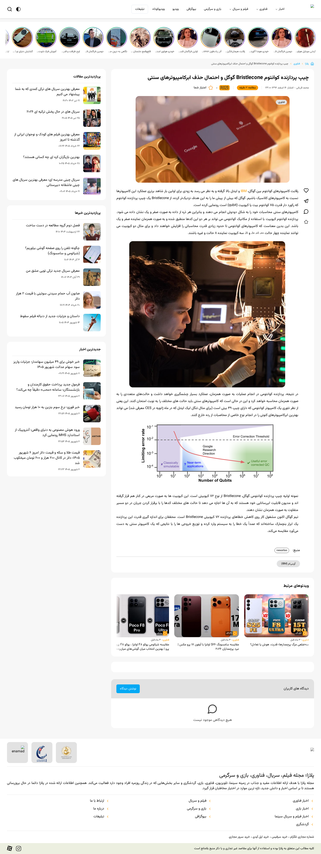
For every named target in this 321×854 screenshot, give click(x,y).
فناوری (263, 9)
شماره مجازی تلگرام (302, 837)
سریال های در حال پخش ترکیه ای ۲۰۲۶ (53, 112)
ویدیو (176, 9)
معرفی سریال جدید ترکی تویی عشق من (53, 271)
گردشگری (302, 824)
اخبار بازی (302, 808)
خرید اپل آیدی (261, 837)
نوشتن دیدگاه (128, 688)
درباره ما (98, 808)
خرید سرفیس (279, 837)
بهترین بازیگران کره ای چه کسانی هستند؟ (51, 157)
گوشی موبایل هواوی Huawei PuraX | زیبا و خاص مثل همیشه (306, 51)
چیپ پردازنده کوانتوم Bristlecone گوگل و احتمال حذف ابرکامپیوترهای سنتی (249, 63)
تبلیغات (139, 9)
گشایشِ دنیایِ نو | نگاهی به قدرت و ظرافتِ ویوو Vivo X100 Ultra (23, 51)
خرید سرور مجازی (239, 837)
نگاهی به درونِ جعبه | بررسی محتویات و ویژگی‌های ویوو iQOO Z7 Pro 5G (117, 51)
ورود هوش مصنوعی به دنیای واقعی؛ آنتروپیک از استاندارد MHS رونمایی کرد (47, 433)
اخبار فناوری (301, 801)
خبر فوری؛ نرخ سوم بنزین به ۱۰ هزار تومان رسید (47, 407)
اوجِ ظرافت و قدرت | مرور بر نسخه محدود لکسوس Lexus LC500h (70, 51)
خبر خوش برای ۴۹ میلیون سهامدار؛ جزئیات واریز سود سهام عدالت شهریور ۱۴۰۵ (46, 364)
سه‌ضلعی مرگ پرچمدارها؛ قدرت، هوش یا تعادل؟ (279, 645)
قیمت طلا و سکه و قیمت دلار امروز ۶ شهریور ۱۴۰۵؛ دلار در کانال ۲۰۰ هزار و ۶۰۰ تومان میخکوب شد (47, 458)
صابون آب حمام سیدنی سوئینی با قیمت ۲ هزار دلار (48, 296)
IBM (244, 191)
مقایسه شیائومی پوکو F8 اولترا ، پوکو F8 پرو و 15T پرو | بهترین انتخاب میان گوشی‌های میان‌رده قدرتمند (138, 647)
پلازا (307, 63)
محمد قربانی (302, 88)
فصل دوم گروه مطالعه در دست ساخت (53, 225)
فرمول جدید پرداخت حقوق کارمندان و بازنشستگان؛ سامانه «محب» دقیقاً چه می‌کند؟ (48, 387)
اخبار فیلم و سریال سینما (292, 816)
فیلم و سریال (240, 9)
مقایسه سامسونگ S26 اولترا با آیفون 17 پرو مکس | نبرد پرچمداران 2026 (208, 647)
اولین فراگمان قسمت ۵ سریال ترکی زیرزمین (188, 51)
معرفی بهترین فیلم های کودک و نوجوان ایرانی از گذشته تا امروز (47, 137)
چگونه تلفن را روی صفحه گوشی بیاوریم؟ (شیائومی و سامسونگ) (52, 251)
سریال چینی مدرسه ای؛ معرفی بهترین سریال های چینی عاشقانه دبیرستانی (46, 182)
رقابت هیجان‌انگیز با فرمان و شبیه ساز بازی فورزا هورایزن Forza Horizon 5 (235, 51)
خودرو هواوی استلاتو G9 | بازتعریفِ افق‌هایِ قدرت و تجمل (164, 51)
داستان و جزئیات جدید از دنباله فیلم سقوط (50, 316)
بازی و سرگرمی (212, 9)
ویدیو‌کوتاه (158, 9)
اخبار (281, 9)
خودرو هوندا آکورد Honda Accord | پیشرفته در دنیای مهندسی (259, 51)
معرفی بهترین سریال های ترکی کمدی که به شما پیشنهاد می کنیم (47, 92)
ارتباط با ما (97, 801)
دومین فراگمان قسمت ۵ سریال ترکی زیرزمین (282, 51)
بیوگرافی (191, 9)
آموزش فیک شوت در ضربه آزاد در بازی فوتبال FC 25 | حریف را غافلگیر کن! (46, 51)
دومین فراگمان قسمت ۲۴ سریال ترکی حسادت (93, 51)
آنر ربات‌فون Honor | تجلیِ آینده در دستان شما (211, 51)
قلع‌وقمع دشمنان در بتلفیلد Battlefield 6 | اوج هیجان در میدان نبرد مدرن (141, 51)
